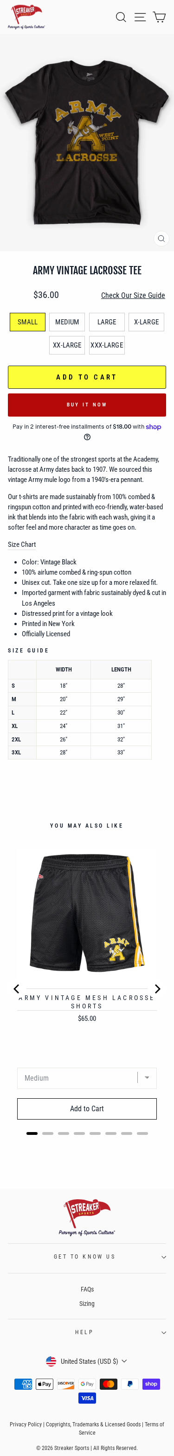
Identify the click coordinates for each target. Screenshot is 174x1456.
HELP (84, 1332)
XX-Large (67, 345)
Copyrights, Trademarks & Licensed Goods (93, 1424)
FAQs (87, 1289)
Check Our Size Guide (133, 295)
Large (106, 322)
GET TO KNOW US (85, 1256)
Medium (67, 322)
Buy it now (87, 405)
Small (28, 322)
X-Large (146, 322)
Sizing (87, 1303)
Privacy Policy (26, 1424)
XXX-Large (106, 345)
